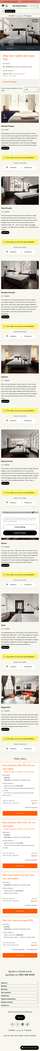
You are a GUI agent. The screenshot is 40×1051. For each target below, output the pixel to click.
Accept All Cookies (20, 533)
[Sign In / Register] (3, 6)
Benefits (4, 986)
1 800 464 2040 (26, 974)
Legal (5, 1035)
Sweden (18, 34)
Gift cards (26, 1035)
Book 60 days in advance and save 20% (19, 829)
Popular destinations (8, 999)
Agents (16, 1035)
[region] (20, 525)
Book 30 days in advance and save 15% (19, 772)
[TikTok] (27, 1024)
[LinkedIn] (22, 1024)
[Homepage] (20, 6)
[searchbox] (28, 11)
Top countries (6, 992)
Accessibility (33, 1035)
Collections (5, 996)
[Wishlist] (31, 6)
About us (4, 983)
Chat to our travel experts (30, 1047)
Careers (20, 1035)
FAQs (8, 1035)
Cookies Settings (20, 527)
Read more (5, 148)
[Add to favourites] (3, 37)
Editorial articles (7, 1002)
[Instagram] (12, 1024)
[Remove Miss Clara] (14, 11)
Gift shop (4, 989)
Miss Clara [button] (9, 11)
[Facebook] (17, 1024)
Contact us (5, 1005)
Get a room (30, 48)
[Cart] (34, 6)
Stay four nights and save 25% (17, 920)
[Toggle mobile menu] (37, 5)
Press (11, 1035)
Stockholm (11, 34)
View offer (20, 813)
